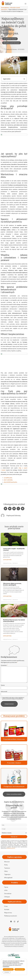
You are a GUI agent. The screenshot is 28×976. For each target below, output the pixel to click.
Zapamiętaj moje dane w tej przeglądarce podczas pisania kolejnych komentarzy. (13, 698)
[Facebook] (11, 921)
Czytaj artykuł (7, 559)
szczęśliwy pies (8, 477)
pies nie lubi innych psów (10, 482)
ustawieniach (6, 966)
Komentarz (4, 665)
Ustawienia (6, 972)
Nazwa (3, 685)
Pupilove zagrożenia (14, 857)
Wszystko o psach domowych (11, 43)
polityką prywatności (11, 848)
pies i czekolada (8, 480)
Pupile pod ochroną (14, 902)
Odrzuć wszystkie (19, 969)
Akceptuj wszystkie (8, 969)
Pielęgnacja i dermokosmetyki (14, 786)
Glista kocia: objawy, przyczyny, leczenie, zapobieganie (12, 584)
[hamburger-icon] (25, 3)
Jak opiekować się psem (10, 38)
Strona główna (5, 7)
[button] (24, 79)
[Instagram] (14, 921)
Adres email (4, 691)
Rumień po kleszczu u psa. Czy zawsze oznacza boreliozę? (14, 620)
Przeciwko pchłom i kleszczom (14, 739)
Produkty (14, 882)
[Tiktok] (18, 921)
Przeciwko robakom (14, 763)
